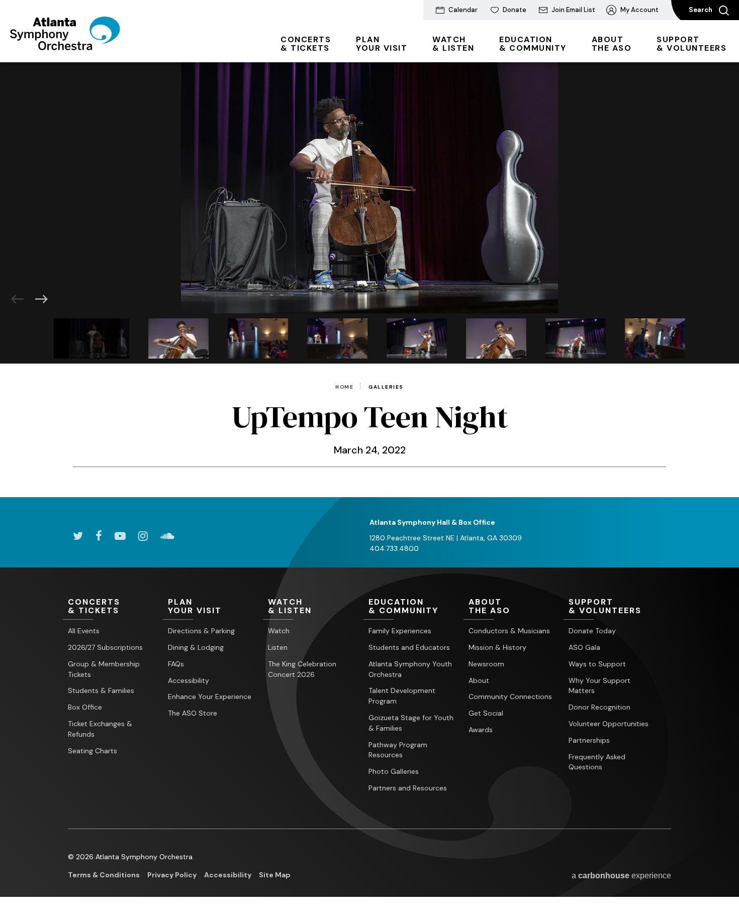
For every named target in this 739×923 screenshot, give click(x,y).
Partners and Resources (407, 787)
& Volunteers (691, 43)
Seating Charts (92, 750)
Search (701, 10)
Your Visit (381, 43)
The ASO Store (192, 713)
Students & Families (101, 690)
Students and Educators (409, 647)
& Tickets (306, 43)
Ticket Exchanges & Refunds (100, 729)
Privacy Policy (172, 874)
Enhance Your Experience (209, 696)
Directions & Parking (201, 630)
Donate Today (592, 630)
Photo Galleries (393, 771)
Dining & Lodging (196, 647)
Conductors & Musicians (509, 630)
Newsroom (486, 663)
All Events (84, 630)
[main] (369, 279)
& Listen (453, 43)
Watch (279, 630)
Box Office (85, 707)
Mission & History (497, 647)
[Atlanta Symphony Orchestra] (65, 46)
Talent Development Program (401, 696)
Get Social (486, 713)
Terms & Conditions (104, 874)
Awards (481, 729)
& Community (533, 43)
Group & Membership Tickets (104, 669)
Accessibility (188, 680)
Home (344, 387)
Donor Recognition (599, 707)
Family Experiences (399, 630)
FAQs (176, 663)
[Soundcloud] (167, 535)
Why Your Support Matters (599, 686)
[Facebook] (99, 535)
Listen (278, 647)
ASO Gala (584, 647)
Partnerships (589, 740)
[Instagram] (143, 535)
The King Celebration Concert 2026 (302, 669)
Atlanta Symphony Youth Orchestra (410, 669)
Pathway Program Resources (397, 750)
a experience (621, 875)
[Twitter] (78, 535)
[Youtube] (120, 535)
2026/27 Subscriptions (105, 647)
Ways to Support (597, 663)
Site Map (275, 874)
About (479, 680)
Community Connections (510, 696)
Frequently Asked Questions (597, 762)
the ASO (612, 43)
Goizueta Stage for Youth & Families (410, 723)
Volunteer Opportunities (609, 723)
